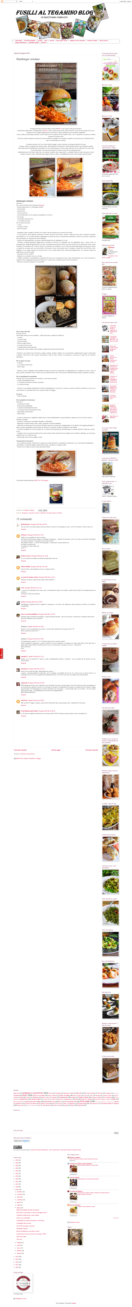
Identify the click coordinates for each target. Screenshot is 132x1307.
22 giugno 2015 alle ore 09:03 (35, 700)
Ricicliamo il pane (44, 1103)
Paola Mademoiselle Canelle (29, 711)
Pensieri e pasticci (74, 1157)
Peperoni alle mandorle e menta (86, 1206)
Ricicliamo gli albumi (30, 1103)
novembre (20, 1194)
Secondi (40, 40)
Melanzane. (69, 1099)
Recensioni (98, 1101)
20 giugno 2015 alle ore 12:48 (40, 556)
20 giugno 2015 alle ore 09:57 (39, 524)
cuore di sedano (74, 1177)
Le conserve (108, 1097)
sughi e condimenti (31, 1105)
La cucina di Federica (75, 1191)
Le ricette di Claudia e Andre (29, 577)
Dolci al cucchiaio (39, 1095)
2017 (17, 1184)
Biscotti (52, 40)
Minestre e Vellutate (86, 1099)
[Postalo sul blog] (41, 510)
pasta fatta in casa (50, 1101)
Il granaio (54, 1097)
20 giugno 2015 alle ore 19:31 (47, 614)
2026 (17, 1160)
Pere (60, 1101)
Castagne (108, 1093)
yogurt (66, 1105)
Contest (115, 1093)
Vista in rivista (57, 1105)
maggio (19, 1242)
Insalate (73, 1097)
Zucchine (81, 1105)
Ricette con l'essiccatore (107, 1101)
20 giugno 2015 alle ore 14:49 (39, 566)
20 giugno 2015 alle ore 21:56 (35, 626)
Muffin (114, 1099)
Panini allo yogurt (21, 1236)
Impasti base (63, 1097)
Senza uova (20, 1105)
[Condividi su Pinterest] (46, 510)
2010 (17, 1267)
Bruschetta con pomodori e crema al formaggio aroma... (32, 1212)
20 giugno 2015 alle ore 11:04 (35, 535)
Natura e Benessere (20, 42)
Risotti (59, 1103)
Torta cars (19, 1239)
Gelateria (28, 1097)
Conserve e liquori (92, 40)
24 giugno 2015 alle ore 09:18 (47, 711)
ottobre (19, 1197)
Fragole (98, 1095)
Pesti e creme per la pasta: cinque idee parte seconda (83, 1159)
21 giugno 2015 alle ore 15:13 (36, 669)
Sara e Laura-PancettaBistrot (29, 614)
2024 (17, 1165)
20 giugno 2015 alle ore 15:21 (47, 577)
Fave (85, 1095)
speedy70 (24, 656)
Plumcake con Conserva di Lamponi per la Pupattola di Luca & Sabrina (114, 369)
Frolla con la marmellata (23, 1218)
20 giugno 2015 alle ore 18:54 (34, 602)
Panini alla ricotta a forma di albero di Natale (114, 348)
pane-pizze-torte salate (33, 1101)
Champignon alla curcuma (24, 1223)
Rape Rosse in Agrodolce (114, 416)
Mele (76, 1099)
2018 (17, 1181)
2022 (17, 1171)
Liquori (45, 1099)
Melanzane (60, 1099)
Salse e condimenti (40, 513)
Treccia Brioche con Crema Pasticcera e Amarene (113, 358)
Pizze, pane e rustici (61, 40)
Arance (51, 1093)
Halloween (35, 1097)
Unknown (24, 535)
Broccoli (100, 1093)
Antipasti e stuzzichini (28, 513)
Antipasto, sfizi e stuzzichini (77, 40)
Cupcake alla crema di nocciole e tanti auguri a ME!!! (31, 1234)
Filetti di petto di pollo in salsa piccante (88, 1165)
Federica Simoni (26, 556)
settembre (20, 1199)
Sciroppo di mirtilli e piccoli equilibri (80, 1163)
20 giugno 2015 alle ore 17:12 (33, 588)
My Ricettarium (25, 524)
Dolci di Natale (65, 1095)
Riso (53, 1103)
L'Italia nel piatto (83, 1097)
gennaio (19, 1253)
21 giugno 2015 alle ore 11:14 (35, 656)
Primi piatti (85, 1101)
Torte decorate (46, 1105)
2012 (17, 1262)
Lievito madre (35, 1099)
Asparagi (58, 1093)
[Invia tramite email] (39, 510)
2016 (17, 1187)
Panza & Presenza (74, 1205)
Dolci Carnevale (52, 1095)
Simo (22, 588)
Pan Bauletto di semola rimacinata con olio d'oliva (30, 1220)
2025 (17, 1163)
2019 (17, 1179)
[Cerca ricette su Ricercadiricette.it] (73, 1222)
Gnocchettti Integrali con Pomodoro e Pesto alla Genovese (113, 389)
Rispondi (23, 529)
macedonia (52, 1099)
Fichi (91, 1095)
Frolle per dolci (107, 1095)
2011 (17, 1264)
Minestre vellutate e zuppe (102, 1099)
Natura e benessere (18, 1101)
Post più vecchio (91, 750)
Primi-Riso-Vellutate (29, 40)
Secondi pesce (94, 1103)
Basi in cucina (103, 40)
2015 (17, 1189)
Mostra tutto (116, 1217)
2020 (17, 1176)
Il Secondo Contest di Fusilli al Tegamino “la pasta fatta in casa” (113, 329)
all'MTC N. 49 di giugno (41, 480)
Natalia (112, 247)
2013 (17, 1259)
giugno (19, 1207)
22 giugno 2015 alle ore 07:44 (36, 683)
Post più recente (20, 750)
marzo (19, 1248)
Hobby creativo (45, 1097)
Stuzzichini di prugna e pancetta (25, 1226)
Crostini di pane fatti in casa (113, 397)
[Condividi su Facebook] (45, 510)
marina (23, 602)
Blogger (74, 1303)
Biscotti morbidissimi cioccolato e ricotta (28, 1231)
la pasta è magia (96, 1097)
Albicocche (16, 1093)
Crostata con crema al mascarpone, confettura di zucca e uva (113, 379)
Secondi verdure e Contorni (54, 513)
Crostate (16, 1095)
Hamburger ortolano (22, 1228)
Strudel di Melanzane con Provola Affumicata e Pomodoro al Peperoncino (113, 408)
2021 (17, 1173)
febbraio (19, 1250)
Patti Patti (24, 700)
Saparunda (24, 683)
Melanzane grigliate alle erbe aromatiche (28, 1210)
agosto (19, 1202)
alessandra (24, 669)
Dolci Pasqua (77, 1095)
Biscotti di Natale (90, 1093)
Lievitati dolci (23, 1099)
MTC (59, 128)
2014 (17, 1256)
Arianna (45, 130)
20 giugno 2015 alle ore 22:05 (35, 639)
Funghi (21, 1097)
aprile (18, 1245)
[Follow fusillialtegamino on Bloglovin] (21, 1141)
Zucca (73, 1105)
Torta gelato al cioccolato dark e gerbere (88, 1179)
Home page (18, 40)
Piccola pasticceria (71, 1101)
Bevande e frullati (34, 42)
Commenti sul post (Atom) (27, 754)
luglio (18, 1205)
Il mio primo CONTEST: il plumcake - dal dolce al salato (114, 339)
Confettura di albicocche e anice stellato (28, 1215)
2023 (17, 1168)
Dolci (45, 40)
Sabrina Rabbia (25, 566)
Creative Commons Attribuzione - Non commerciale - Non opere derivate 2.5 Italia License (56, 1150)
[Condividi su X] (43, 510)
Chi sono (43, 42)
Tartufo (38, 1105)
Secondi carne (81, 1103)
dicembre (19, 1191)
